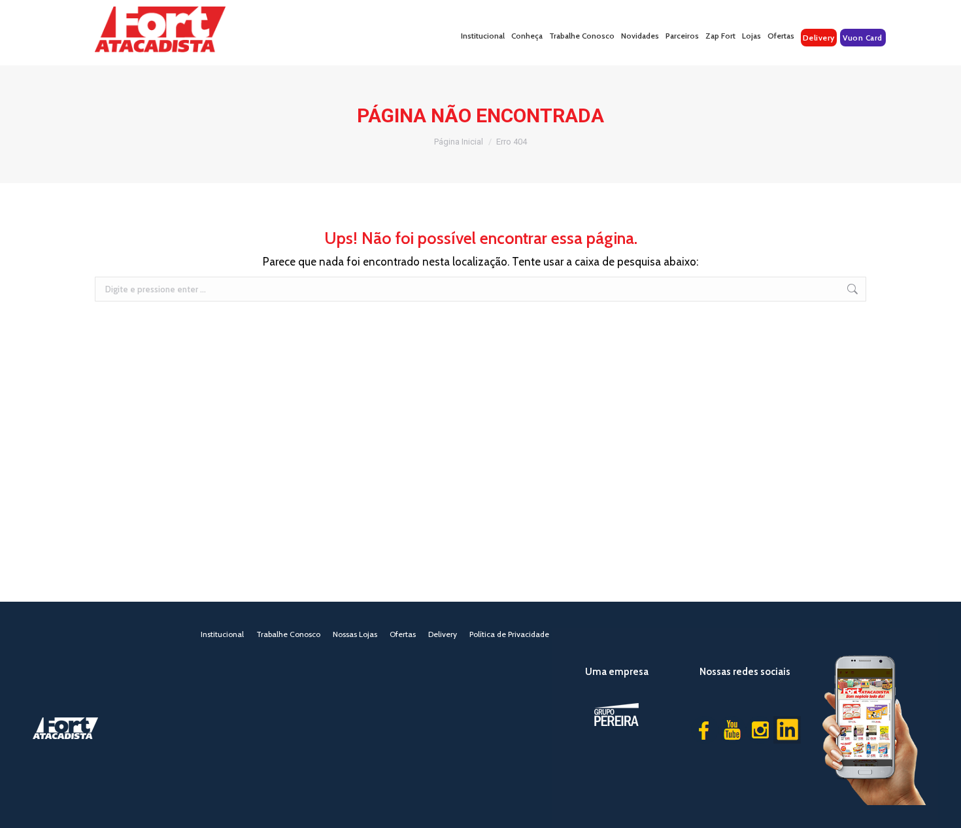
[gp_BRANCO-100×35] (616, 714)
